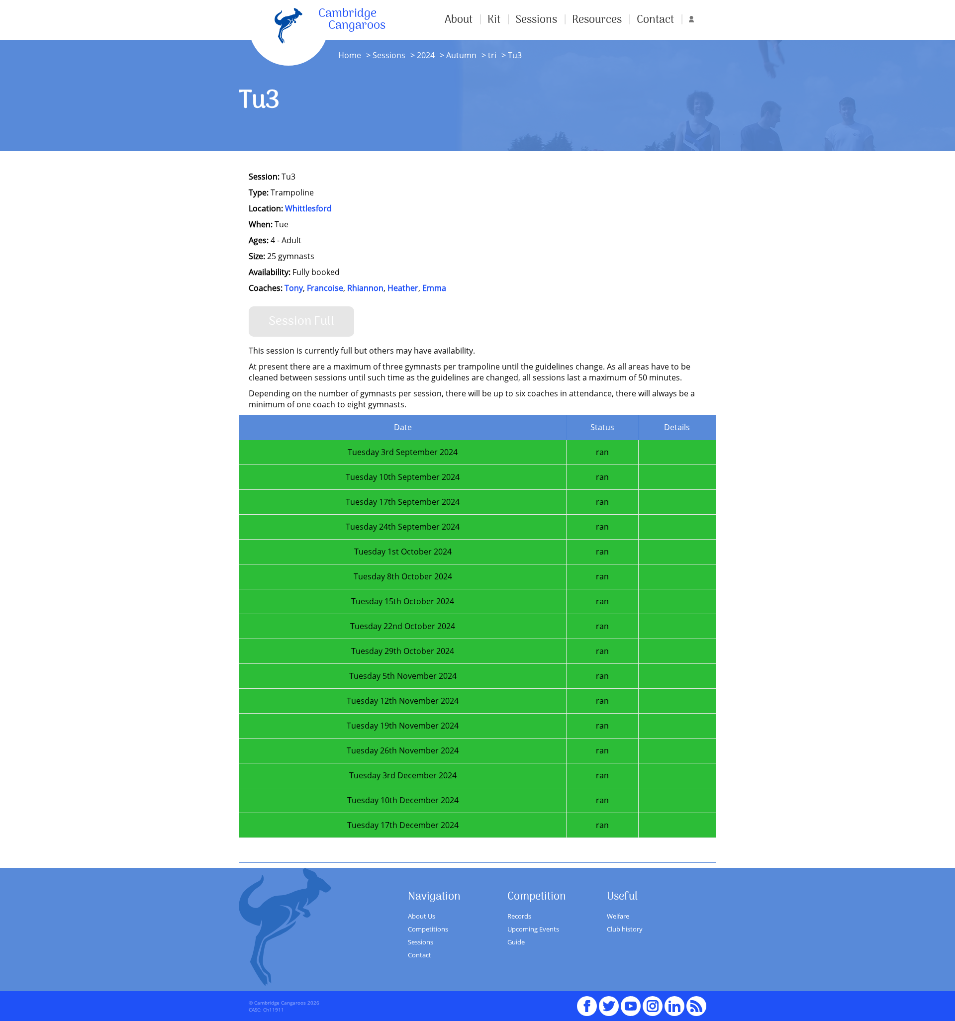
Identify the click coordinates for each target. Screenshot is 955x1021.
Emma (434, 287)
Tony (294, 287)
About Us (421, 916)
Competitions (428, 929)
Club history (625, 929)
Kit (493, 20)
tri (491, 55)
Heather (402, 287)
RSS (696, 1001)
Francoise (325, 287)
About (459, 20)
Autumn (460, 55)
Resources (597, 20)
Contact (655, 20)
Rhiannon (365, 287)
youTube (631, 1001)
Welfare (618, 916)
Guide (516, 941)
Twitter (609, 1001)
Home (349, 55)
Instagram (653, 1001)
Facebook (587, 1001)
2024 (426, 55)
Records (519, 916)
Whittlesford (308, 208)
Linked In (674, 1006)
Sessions (536, 20)
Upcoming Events (533, 929)
